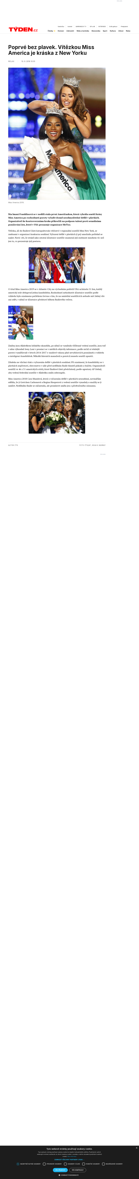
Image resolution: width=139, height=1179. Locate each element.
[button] (69, 1159)
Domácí (61, 31)
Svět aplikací (113, 26)
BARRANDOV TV (81, 26)
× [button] (136, 1148)
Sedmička (61, 26)
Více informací (71, 1156)
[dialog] (69, 1162)
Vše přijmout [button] (60, 1170)
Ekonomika (96, 31)
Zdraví (120, 31)
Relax (128, 31)
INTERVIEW (102, 26)
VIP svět (92, 26)
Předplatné (124, 26)
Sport (105, 31)
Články (50, 31)
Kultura (113, 31)
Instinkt (70, 26)
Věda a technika (83, 31)
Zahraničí (70, 31)
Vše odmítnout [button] (78, 1170)
